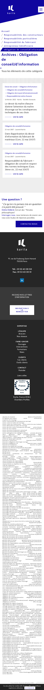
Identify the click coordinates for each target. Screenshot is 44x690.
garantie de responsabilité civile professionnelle (16, 543)
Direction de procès (22, 505)
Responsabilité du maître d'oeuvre (31, 650)
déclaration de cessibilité (19, 484)
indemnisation (37, 560)
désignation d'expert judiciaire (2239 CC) (14, 497)
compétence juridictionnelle (33, 468)
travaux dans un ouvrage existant (31, 663)
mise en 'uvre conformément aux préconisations (27, 578)
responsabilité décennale (9, 646)
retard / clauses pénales (9, 657)
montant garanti (37, 582)
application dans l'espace (9, 436)
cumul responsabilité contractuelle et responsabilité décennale (21, 480)
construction (38, 471)
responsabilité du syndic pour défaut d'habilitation (17, 653)
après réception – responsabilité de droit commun (17, 437)
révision (4, 659)
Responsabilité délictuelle (10, 649)
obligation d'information (9, 594)
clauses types (38, 464)
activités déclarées (36, 433)
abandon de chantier (8, 417)
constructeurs (6, 471)
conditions (5, 469)
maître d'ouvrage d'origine (10, 575)
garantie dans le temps (9, 540)
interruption (22, 566)
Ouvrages (22, 344)
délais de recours (7, 496)
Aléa (19, 434)
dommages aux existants (9, 509)
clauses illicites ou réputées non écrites (14, 464)
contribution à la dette (9, 477)
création (39, 477)
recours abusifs (37, 624)
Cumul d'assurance (36, 478)
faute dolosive (24, 533)
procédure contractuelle (17, 621)
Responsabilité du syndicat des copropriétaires (16, 654)
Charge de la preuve (22, 458)
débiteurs (39, 481)
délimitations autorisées (21, 496)
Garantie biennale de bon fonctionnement (15, 538)
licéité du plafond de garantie (18, 572)
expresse (18, 531)
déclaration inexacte (35, 484)
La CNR (39, 571)
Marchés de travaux (22, 577)
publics (17, 622)
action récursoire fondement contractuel (14, 430)
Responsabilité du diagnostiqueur (31, 649)
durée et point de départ (34, 515)
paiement (39, 609)
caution (12, 456)
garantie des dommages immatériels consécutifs (17, 546)
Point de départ (14, 615)
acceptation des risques (9, 418)
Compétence (26, 467)
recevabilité (6, 624)
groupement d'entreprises (10, 553)
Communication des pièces (33, 465)
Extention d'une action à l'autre (32, 531)
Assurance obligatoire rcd (10, 443)
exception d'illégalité (35, 525)
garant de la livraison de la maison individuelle (16, 536)
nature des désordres (35, 584)
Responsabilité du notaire (10, 651)
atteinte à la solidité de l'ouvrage (12, 446)
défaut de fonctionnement (34, 487)
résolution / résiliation (9, 635)
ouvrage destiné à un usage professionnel (15, 607)
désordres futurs (37, 502)
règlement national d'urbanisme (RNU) (14, 631)
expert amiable (26, 528)
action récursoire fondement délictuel (13, 431)
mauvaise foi (6, 578)
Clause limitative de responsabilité (12, 462)
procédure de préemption (34, 621)
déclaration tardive (8, 487)
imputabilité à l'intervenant (10, 559)
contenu (4, 474)
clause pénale (37, 462)
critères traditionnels (8, 478)
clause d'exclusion (36, 458)
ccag (19, 456)
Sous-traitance (6, 660)
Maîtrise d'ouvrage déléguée (27, 575)
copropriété (32, 477)
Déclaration (6, 484)
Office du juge (37, 602)
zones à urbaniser (36, 671)
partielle (4, 613)
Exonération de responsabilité (11, 528)
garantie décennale (8, 544)
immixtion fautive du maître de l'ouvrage (29, 555)
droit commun (37, 514)
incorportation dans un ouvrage (11, 560)
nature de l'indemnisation (10, 584)
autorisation (38, 449)
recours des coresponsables (10, 625)
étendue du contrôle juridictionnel (12, 524)
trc (3, 665)
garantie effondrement (35, 550)
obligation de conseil (8, 596)
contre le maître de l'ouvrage (33, 475)
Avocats (22, 334)
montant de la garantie (9, 582)
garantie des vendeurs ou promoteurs (13, 547)
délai (40, 491)
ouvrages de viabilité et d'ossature (12, 609)
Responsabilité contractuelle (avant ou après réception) (19, 637)
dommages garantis (36, 509)
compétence (6, 468)
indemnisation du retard (9, 562)
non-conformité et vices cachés (12, 588)
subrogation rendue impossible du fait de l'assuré (27, 660)
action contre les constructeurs (11, 424)
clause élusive (23, 459)
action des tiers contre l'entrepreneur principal (16, 427)
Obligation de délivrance (9, 599)
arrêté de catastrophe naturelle (11, 439)
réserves (20, 634)
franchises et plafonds (35, 534)
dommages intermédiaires (34, 512)
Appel (40, 434)
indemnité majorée (36, 563)
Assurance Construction (9, 440)
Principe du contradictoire (29, 619)
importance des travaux (34, 556)
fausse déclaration (8, 533)
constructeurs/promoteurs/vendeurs (22, 471)
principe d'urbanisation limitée (11, 619)
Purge (21, 622)
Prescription (30, 616)
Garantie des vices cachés (10, 549)
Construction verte (8, 472)
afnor (4, 434)
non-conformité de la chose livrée (31, 585)
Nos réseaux (22, 336)
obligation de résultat (35, 600)
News (22, 352)
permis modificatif (27, 613)
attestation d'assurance (9, 449)
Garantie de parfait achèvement (32, 541)
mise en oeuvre (37, 579)
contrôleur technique (22, 477)
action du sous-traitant (9, 428)
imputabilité (38, 558)
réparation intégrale (35, 632)
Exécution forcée (29, 527)
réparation (24, 632)
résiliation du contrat (35, 634)
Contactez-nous (29, 224)
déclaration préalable (8, 486)
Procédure (5, 621)
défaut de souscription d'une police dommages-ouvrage (19, 491)
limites (40, 572)
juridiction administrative (10, 571)
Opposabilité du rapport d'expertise (12, 604)
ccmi (25, 456)
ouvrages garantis (29, 609)
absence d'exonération (35, 417)
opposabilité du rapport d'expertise (12, 603)
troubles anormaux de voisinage (12, 666)
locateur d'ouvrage (8, 574)
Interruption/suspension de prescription (14, 569)
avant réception (24, 450)
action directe (37, 427)
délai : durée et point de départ (32, 493)
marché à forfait (7, 577)
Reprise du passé (7, 634)
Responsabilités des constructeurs (31, 656)
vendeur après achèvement (33, 668)
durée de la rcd (20, 515)
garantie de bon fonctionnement (32, 540)
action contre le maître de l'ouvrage (13, 423)
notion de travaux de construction (12, 591)
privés (40, 619)
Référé (22, 629)
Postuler (22, 370)
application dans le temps (34, 436)
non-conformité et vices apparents (12, 587)
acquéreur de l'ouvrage (9, 420)
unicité (24, 666)
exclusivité (20, 527)
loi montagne (37, 574)
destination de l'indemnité (34, 503)
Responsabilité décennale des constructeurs (15, 647)
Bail (31, 450)
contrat (23, 474)
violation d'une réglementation (11, 671)
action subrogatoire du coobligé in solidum (15, 433)
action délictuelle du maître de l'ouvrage (14, 425)
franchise (39, 533)
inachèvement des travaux (33, 559)
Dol (41, 505)
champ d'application (36, 456)
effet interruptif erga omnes (10, 518)
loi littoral (24, 574)
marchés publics (37, 577)
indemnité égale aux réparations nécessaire (15, 563)
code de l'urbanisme (8, 465)
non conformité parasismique (11, 585)
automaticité (25, 449)
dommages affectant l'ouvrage (11, 506)
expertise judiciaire (8, 531)
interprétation (6, 566)
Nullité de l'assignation (35, 591)
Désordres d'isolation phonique (11, 500)
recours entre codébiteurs (34, 625)
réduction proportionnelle (34, 628)
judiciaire (39, 569)
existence (39, 527)
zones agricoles (7, 672)
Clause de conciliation (9, 459)
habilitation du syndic (35, 553)
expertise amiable (19, 530)
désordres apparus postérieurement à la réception (17, 499)
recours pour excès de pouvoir (11, 626)
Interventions (22, 347)
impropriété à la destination (10, 558)
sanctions (30, 659)
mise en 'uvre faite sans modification (13, 579)
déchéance (38, 483)
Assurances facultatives (9, 444)
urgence (4, 668)
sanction (23, 659)
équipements (6, 522)
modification (38, 581)
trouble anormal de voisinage (33, 665)
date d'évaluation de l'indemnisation (13, 481)
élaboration (23, 518)
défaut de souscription (35, 489)
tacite (24, 662)
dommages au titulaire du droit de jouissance (16, 508)
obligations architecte (9, 602)
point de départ (25, 615)
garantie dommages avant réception (31, 549)
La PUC (4, 572)
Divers (34, 505)
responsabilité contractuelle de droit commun (16, 638)
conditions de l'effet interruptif (32, 469)
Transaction (38, 662)
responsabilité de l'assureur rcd (32, 643)
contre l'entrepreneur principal (11, 475)
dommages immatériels (34, 511)
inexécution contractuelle (10, 565)
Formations (22, 349)
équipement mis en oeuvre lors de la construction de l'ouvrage (21, 521)
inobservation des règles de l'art (32, 565)
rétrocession (38, 657)
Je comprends (29, 688)
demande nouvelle (36, 496)
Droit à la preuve (24, 514)
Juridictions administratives (27, 571)
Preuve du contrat (36, 618)
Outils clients (22, 362)
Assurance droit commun (34, 440)
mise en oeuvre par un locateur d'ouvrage (15, 581)
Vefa (16, 668)
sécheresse (38, 659)
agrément (12, 434)
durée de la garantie (8, 515)
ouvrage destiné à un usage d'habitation (14, 606)
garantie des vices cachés (34, 547)
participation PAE (20, 610)
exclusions (12, 527)
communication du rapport (10, 467)
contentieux (18, 472)
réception (33, 622)
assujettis (39, 439)
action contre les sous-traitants (32, 424)
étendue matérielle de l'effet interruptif (14, 525)
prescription (15, 616)
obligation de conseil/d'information (13, 597)
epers (4, 519)
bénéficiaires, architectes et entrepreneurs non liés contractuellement (22, 454)
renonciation (38, 631)
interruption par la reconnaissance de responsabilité (18, 568)
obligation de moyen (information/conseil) (15, 600)
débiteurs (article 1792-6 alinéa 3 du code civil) (16, 483)
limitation (32, 572)
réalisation (26, 622)
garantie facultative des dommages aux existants (17, 552)
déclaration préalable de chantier (31, 486)
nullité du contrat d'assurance (11, 593)
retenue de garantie (25, 657)
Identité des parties (8, 555)
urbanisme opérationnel (34, 666)
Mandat (39, 575)
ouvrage (39, 604)
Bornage (5, 456)
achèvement (38, 418)
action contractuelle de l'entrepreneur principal (16, 421)
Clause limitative (36, 459)
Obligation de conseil (35, 596)
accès (25, 418)
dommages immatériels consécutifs (13, 512)
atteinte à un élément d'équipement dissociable (16, 447)
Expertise (5, 530)
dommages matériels (8, 514)
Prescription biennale (23, 618)
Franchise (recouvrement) (10, 534)
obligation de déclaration (34, 597)
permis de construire (15, 613)
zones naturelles (7, 673)
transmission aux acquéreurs (11, 663)
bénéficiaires (38, 450)
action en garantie (36, 428)
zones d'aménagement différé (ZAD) (30, 672)
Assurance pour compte (35, 443)
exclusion (5, 527)
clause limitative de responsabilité (12, 461)
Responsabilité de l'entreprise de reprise (14, 644)
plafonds (5, 615)
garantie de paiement (9, 541)
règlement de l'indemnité (34, 629)
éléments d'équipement (34, 518)
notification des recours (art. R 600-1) (13, 590)
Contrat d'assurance (36, 474)
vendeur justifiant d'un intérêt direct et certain (16, 669)
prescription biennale (8, 618)
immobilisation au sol (8, 556)
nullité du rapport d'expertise (33, 593)
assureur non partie (36, 444)
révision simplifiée (14, 659)
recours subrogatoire (35, 626)
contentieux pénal (36, 472)
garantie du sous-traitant (10, 550)
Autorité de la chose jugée (10, 450)
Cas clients (22, 360)
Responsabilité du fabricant (10, 650)
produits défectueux (8, 622)
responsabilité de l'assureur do (11, 643)
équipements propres (35, 522)
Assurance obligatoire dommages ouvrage (15, 442)
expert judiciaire (37, 528)
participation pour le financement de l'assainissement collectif (21, 612)
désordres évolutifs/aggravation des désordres (16, 502)
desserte (18, 503)
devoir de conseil (7, 505)
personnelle (38, 613)
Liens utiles (22, 375)
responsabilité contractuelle (33, 635)
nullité (25, 591)
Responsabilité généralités (10, 656)
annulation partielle (29, 434)
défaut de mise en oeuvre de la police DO (15, 489)
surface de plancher (8, 662)
